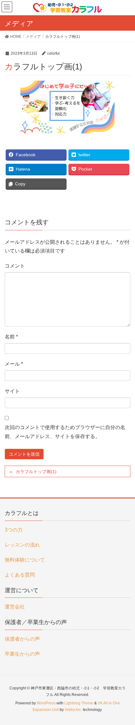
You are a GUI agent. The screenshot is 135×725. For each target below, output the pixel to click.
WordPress (46, 703)
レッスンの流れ (22, 545)
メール (14, 364)
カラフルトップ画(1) (36, 471)
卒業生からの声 (22, 654)
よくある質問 (20, 575)
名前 (11, 336)
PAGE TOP (125, 697)
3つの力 (14, 529)
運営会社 (15, 606)
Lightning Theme (78, 703)
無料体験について (25, 559)
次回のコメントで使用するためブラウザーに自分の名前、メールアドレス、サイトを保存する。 (65, 432)
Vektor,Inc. (73, 710)
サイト (12, 391)
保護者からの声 (22, 639)
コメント (15, 265)
